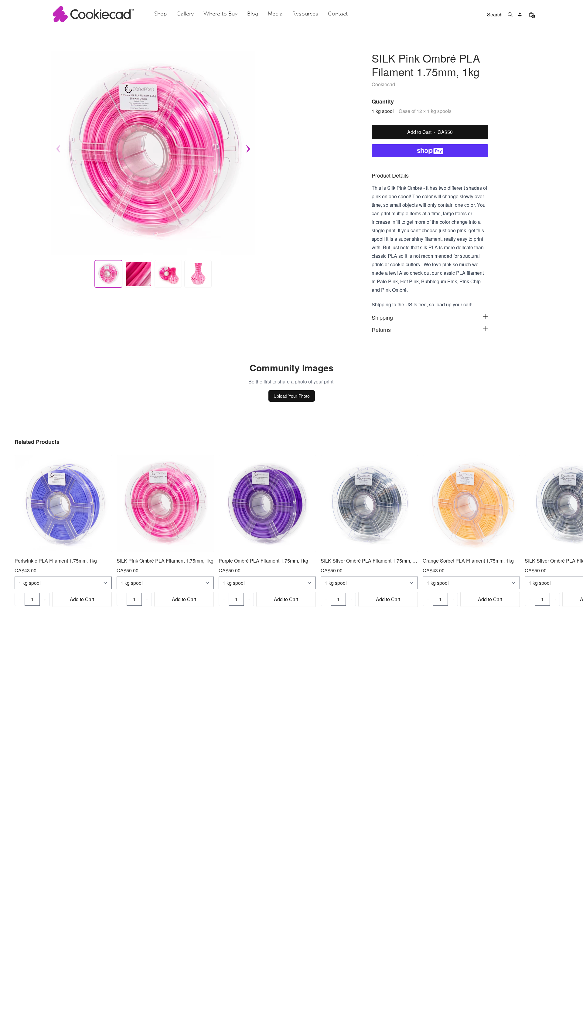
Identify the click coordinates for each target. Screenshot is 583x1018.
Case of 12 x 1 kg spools (425, 110)
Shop (160, 14)
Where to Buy (220, 14)
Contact (338, 14)
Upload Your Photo (292, 396)
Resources (305, 14)
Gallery (185, 14)
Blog (252, 14)
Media (275, 14)
